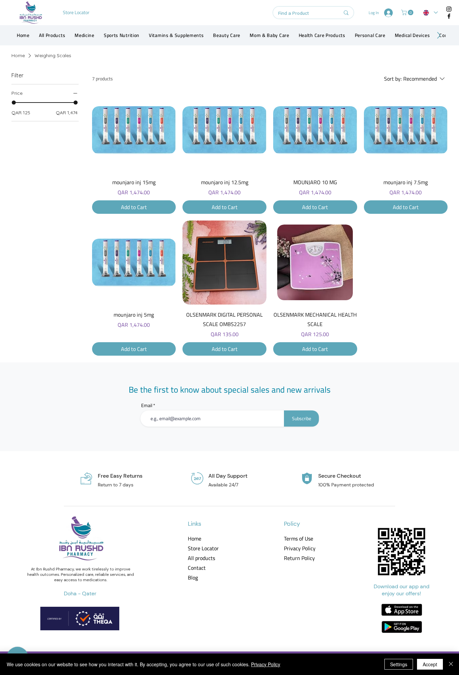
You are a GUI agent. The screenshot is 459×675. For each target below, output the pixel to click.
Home (194, 539)
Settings (398, 664)
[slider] (14, 102)
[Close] (451, 664)
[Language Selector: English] (430, 12)
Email (146, 405)
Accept (430, 664)
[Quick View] (134, 130)
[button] (408, 12)
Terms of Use (298, 539)
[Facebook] (449, 16)
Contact (197, 568)
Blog (193, 578)
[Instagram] (449, 9)
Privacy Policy (299, 548)
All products (201, 558)
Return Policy (299, 558)
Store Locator (203, 548)
